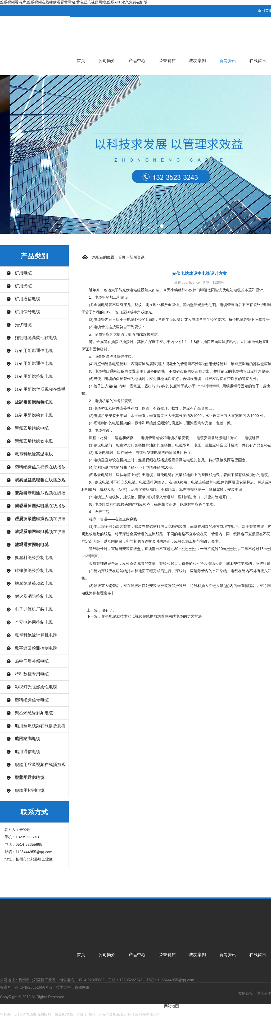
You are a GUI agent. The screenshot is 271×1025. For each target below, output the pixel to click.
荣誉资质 (167, 60)
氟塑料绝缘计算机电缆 (36, 635)
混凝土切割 (85, 1014)
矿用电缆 (23, 273)
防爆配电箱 (64, 1014)
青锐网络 (82, 987)
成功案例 (197, 60)
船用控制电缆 (27, 738)
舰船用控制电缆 (29, 790)
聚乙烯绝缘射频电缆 (34, 713)
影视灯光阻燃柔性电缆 (36, 687)
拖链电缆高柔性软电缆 (36, 337)
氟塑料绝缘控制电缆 (34, 557)
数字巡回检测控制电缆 (36, 648)
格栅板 (5, 1014)
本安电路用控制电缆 (34, 622)
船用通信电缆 (27, 751)
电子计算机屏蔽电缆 (34, 609)
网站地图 (171, 1006)
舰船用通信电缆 (29, 777)
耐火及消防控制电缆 (34, 596)
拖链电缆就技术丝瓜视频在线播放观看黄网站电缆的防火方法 (152, 616)
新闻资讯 (227, 60)
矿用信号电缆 (27, 311)
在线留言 (257, 60)
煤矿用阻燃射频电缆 (34, 402)
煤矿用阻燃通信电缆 (34, 350)
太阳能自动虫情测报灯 (32, 1014)
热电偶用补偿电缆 (32, 661)
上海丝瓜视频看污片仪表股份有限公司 (129, 1014)
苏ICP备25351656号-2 (33, 987)
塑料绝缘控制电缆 (32, 544)
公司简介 (106, 60)
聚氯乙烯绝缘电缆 (32, 428)
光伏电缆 (23, 324)
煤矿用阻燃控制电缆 (34, 376)
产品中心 (137, 60)
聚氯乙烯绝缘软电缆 (34, 441)
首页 (81, 60)
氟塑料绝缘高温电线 (34, 454)
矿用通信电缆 (27, 299)
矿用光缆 (23, 286)
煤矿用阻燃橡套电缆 (34, 415)
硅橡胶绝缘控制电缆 (34, 570)
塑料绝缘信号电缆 (32, 700)
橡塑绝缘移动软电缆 (34, 583)
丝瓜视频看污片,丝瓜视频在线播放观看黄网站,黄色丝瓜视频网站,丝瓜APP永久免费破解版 (73, 2)
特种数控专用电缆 (32, 674)
